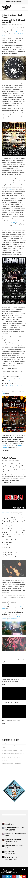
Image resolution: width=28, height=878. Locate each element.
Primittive (9, 381)
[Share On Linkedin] (10, 876)
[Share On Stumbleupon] (20, 876)
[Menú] (23, 7)
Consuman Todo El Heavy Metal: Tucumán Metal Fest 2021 (13, 21)
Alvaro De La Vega (18, 24)
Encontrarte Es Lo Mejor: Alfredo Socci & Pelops (12, 750)
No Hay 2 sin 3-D (5, 760)
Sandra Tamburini (15, 460)
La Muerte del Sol (6, 391)
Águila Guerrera (21, 386)
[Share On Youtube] (24, 876)
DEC (13, 223)
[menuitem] (7, 872)
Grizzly (21, 378)
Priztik (10, 223)
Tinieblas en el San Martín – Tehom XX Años (11, 757)
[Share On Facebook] (4, 876)
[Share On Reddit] (17, 876)
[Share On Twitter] (7, 876)
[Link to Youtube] (25, 870)
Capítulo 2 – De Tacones (9, 458)
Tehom (18, 223)
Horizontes (13, 386)
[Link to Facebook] (22, 870)
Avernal (10, 189)
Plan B (4, 445)
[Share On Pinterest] (14, 876)
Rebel (7, 386)
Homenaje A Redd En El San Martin (9, 743)
